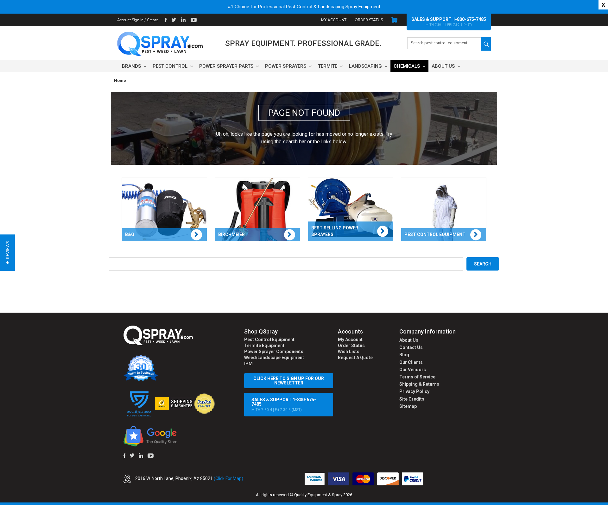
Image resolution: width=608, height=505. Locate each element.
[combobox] (444, 43)
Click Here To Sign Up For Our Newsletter (288, 380)
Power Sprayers (286, 66)
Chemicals (407, 66)
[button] (607, 501)
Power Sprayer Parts (227, 66)
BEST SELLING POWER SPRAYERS (334, 231)
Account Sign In (130, 19)
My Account (333, 19)
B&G (129, 234)
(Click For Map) (228, 478)
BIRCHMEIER (231, 234)
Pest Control (171, 66)
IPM (248, 363)
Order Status (369, 19)
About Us (444, 66)
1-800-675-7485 (469, 19)
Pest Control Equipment (269, 339)
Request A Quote (355, 357)
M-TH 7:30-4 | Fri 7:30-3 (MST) (283, 404)
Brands (132, 66)
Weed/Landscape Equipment (274, 357)
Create (152, 19)
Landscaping (366, 66)
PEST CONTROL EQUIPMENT (435, 234)
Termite (328, 66)
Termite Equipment (264, 345)
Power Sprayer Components (273, 351)
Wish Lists (348, 351)
